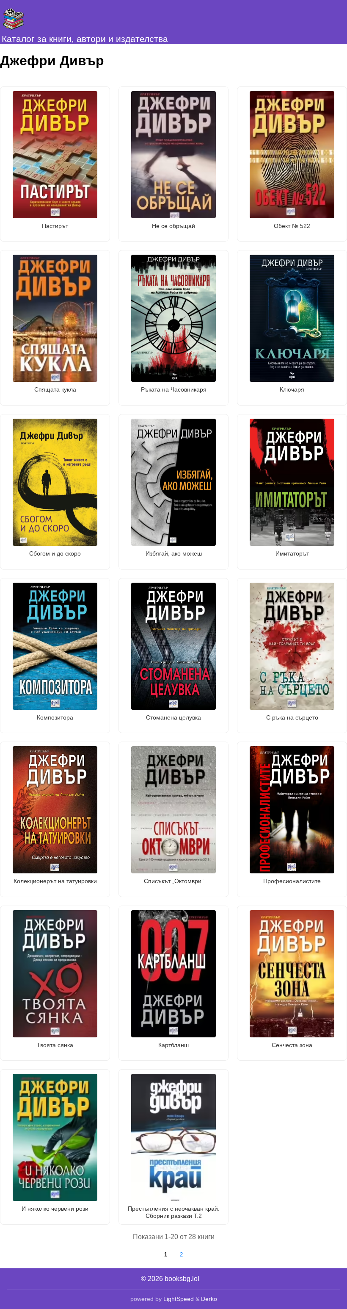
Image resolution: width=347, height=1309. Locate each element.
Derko (209, 1298)
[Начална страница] (42, 17)
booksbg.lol (182, 1278)
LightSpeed (178, 1298)
